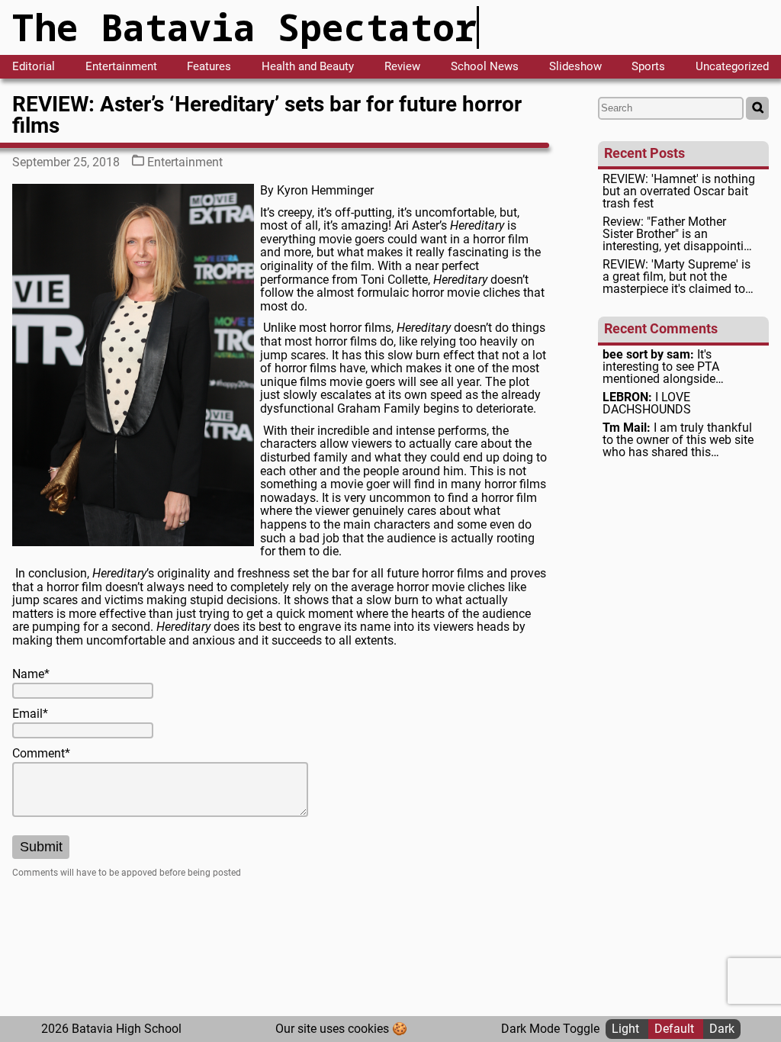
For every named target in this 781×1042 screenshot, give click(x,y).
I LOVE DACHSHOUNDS (647, 403)
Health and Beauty (308, 66)
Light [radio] (627, 1028)
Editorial (33, 66)
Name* (31, 674)
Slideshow (575, 66)
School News (485, 66)
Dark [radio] (721, 1028)
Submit (41, 846)
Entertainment (121, 66)
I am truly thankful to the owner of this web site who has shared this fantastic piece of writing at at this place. (678, 440)
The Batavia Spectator (244, 27)
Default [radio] (675, 1028)
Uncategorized (732, 66)
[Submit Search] (757, 108)
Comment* (41, 754)
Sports (648, 66)
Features (209, 66)
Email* (30, 714)
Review (402, 66)
